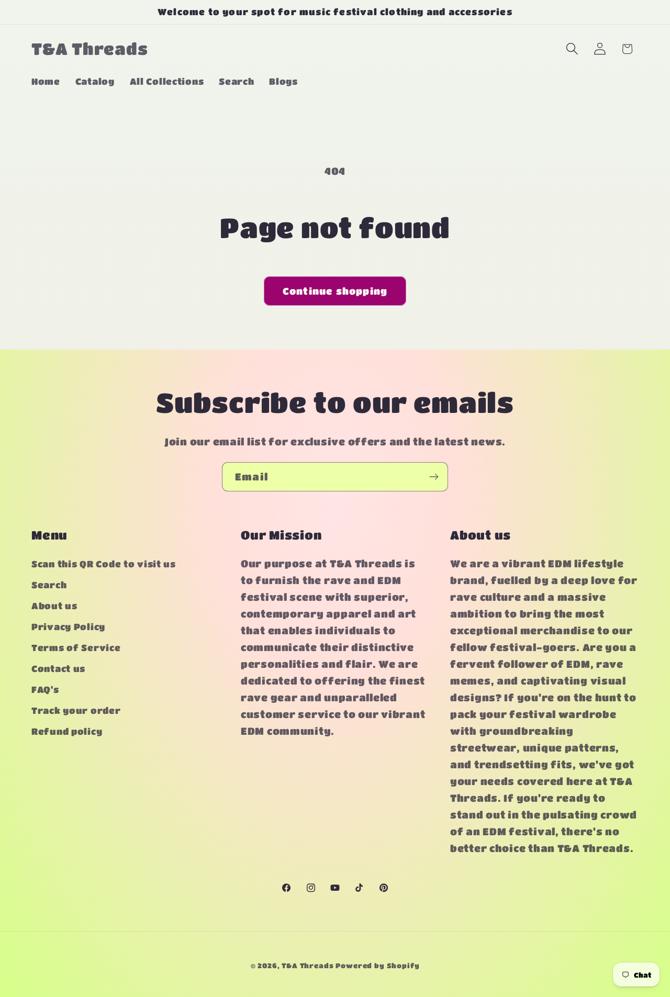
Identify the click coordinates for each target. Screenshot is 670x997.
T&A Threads (307, 965)
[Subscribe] (434, 476)
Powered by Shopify (377, 965)
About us (54, 606)
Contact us (58, 669)
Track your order (76, 711)
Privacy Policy (68, 627)
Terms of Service (76, 648)
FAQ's (45, 690)
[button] (572, 49)
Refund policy (66, 732)
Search (48, 585)
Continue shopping (335, 291)
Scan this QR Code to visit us (103, 564)
